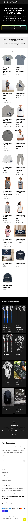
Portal (4, 381)
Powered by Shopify (18, 515)
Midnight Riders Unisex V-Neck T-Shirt (20, 217)
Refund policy (16, 518)
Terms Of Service (6, 480)
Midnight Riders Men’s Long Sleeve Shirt (20, 121)
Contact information (6, 518)
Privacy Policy (5, 478)
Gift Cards (4, 469)
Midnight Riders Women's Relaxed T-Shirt (7, 241)
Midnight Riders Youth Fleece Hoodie (7, 217)
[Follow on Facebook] (3, 503)
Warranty (4, 475)
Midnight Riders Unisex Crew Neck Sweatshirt (7, 121)
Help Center (5, 472)
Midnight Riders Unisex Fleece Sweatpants (20, 169)
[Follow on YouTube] (10, 503)
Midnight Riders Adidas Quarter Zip (7, 145)
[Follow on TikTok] (14, 503)
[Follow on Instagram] (7, 503)
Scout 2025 (6, 354)
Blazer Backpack (7, 408)
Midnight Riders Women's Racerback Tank (7, 193)
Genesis (18, 354)
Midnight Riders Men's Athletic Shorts (7, 169)
